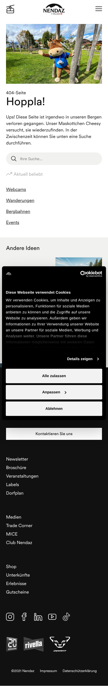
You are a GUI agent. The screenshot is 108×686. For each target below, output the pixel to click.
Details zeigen (79, 359)
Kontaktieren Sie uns (53, 433)
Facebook (24, 617)
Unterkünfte (18, 575)
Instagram (10, 617)
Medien (13, 517)
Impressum (48, 671)
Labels (12, 484)
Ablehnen (54, 408)
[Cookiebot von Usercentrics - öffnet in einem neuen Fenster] (80, 274)
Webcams (16, 189)
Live (10, 9)
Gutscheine (17, 592)
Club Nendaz (19, 542)
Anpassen (51, 392)
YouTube (52, 617)
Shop (11, 566)
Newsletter (17, 459)
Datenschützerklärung (80, 671)
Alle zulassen (54, 376)
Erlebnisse (16, 583)
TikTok (66, 617)
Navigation (98, 9)
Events (12, 222)
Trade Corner (19, 525)
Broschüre (16, 467)
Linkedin (38, 617)
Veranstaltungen (22, 476)
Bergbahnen (18, 211)
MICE (12, 534)
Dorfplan (15, 493)
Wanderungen (20, 200)
